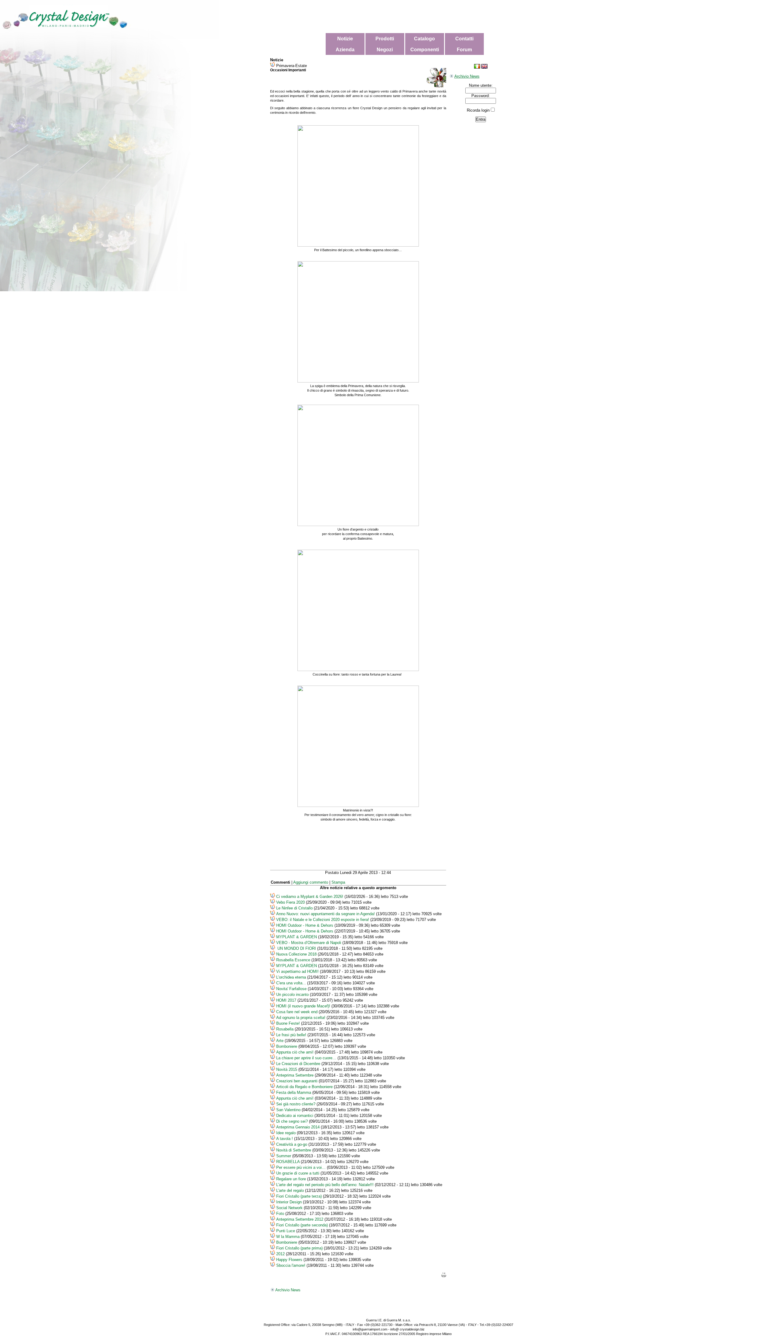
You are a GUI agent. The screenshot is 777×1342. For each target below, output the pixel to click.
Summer (283, 1156)
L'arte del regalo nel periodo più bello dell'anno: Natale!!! (325, 1184)
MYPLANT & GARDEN (296, 937)
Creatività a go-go (291, 1144)
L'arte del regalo (290, 1190)
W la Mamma (288, 1236)
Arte (279, 1040)
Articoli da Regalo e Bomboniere (304, 1086)
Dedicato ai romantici (294, 1115)
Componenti (424, 49)
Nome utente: (481, 85)
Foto (280, 1213)
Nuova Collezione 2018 (296, 954)
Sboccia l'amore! (290, 1265)
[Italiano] (477, 67)
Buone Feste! (288, 1023)
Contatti (464, 38)
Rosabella (284, 1029)
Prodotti (384, 38)
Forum (464, 49)
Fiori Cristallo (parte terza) (299, 1196)
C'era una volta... (291, 983)
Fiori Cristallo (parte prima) (299, 1248)
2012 (280, 1254)
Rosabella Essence (293, 960)
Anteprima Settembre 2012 (300, 1219)
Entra (480, 119)
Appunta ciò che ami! (295, 1052)
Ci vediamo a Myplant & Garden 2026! (309, 896)
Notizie (345, 38)
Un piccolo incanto (292, 994)
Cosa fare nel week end (296, 1012)
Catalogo (424, 38)
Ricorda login (478, 110)
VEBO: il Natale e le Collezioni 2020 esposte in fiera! (322, 919)
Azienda (345, 49)
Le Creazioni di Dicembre (298, 1063)
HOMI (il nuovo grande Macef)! (303, 1006)
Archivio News (467, 76)
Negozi (385, 49)
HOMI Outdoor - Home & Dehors (304, 925)
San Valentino (288, 1110)
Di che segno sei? (292, 1121)
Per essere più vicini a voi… (301, 1167)
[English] (484, 67)
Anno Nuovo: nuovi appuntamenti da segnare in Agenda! (325, 914)
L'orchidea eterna (291, 977)
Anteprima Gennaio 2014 (298, 1127)
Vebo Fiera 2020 (290, 902)
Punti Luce (285, 1231)
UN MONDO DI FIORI (296, 948)
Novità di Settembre (293, 1150)
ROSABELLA (288, 1161)
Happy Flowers (289, 1259)
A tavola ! (284, 1138)
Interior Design (289, 1202)
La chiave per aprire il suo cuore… (306, 1058)
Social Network (289, 1207)
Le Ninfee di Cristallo (294, 908)
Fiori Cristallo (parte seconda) (302, 1225)
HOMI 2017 (286, 1000)
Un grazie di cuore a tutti (297, 1173)
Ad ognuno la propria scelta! (300, 1017)
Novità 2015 (286, 1069)
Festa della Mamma (293, 1092)
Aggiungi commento (310, 882)
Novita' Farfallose (291, 988)
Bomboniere (286, 1046)
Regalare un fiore (291, 1179)
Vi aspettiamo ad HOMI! (297, 971)
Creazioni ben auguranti (296, 1081)
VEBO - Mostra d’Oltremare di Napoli (309, 942)
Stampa (338, 882)
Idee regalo (286, 1133)
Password (480, 95)
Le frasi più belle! (291, 1035)
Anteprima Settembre (295, 1075)
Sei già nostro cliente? (296, 1104)
